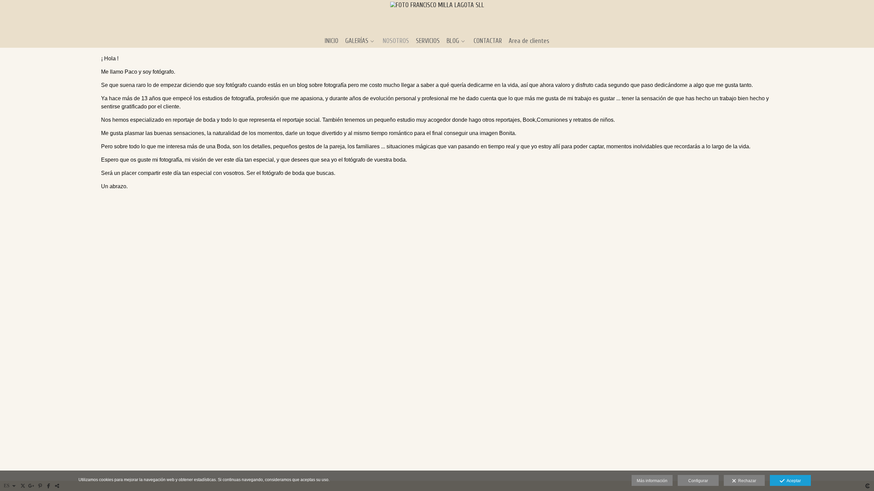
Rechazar (746, 480)
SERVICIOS (428, 41)
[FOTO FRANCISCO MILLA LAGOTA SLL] (437, 16)
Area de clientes (529, 41)
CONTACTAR (488, 41)
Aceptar (793, 480)
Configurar (698, 480)
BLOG (453, 41)
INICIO (331, 41)
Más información (652, 480)
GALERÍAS (356, 41)
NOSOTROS (396, 41)
